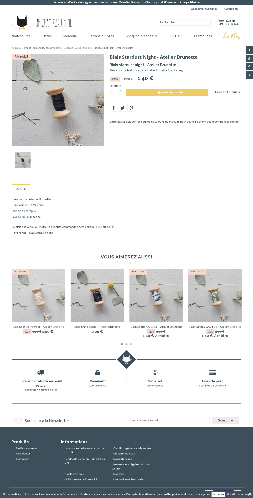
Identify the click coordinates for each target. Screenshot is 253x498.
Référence (19, 232)
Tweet (122, 107)
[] (207, 22)
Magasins (118, 474)
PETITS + (176, 36)
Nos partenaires (122, 459)
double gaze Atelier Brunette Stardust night (158, 70)
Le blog (232, 36)
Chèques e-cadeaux (141, 36)
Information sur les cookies (128, 479)
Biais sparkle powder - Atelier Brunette (38, 326)
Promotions (203, 36)
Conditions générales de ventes (132, 448)
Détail (21, 189)
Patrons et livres (101, 36)
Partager (113, 107)
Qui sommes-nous (124, 453)
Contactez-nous (75, 474)
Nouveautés (21, 36)
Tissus (47, 36)
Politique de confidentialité (81, 479)
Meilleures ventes (26, 448)
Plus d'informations (238, 494)
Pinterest (131, 107)
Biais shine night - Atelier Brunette (97, 326)
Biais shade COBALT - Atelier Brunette (156, 326)
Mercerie (70, 36)
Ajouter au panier (168, 92)
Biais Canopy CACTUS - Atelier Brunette (215, 326)
